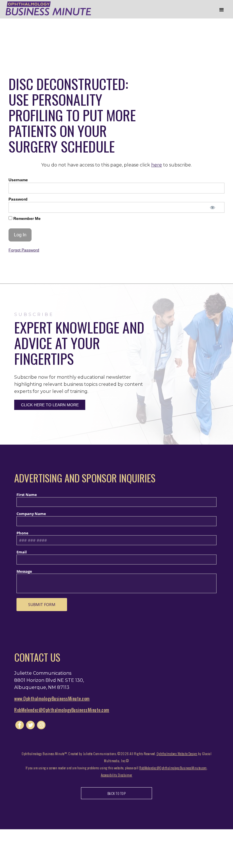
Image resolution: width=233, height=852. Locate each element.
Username (18, 180)
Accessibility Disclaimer (116, 774)
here (156, 165)
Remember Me (26, 218)
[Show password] (212, 207)
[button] (221, 9)
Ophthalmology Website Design (177, 753)
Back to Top (116, 793)
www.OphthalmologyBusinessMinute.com (52, 698)
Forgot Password (24, 250)
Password (18, 199)
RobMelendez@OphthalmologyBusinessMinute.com (61, 710)
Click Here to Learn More (50, 405)
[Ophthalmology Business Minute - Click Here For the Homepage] (48, 8)
